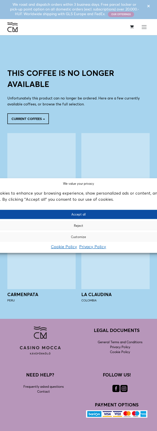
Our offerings (121, 14)
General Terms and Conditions (120, 342)
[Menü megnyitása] (144, 27)
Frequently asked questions (43, 386)
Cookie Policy (64, 246)
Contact (43, 391)
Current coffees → (28, 119)
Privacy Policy (92, 246)
